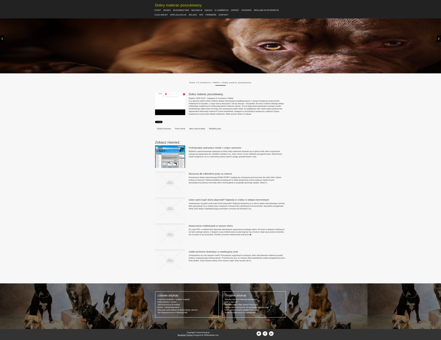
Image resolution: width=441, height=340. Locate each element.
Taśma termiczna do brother (169, 305)
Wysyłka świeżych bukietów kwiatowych (241, 299)
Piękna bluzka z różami (167, 302)
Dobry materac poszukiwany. (237, 83)
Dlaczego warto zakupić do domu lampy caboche (178, 310)
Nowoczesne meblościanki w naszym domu (211, 226)
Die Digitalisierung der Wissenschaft (172, 313)
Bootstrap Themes (185, 335)
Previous (2, 38)
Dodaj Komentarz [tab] (164, 129)
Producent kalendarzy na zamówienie (240, 313)
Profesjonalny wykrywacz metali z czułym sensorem (215, 148)
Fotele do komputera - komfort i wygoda (174, 299)
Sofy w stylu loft (231, 302)
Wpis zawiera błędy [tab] (197, 129)
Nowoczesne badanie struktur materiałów (241, 310)
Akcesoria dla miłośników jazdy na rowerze (210, 174)
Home (192, 83)
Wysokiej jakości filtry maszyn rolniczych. (241, 305)
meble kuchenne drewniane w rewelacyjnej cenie (213, 251)
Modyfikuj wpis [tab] (215, 129)
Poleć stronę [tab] (180, 129)
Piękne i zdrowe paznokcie (169, 307)
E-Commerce (204, 83)
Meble (216, 83)
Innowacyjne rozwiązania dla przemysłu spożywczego (247, 307)
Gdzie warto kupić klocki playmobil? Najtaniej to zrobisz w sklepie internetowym (229, 200)
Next (439, 38)
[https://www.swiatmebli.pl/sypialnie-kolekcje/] (170, 104)
